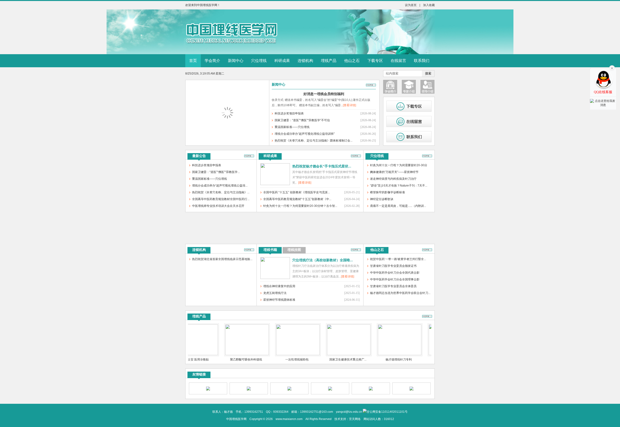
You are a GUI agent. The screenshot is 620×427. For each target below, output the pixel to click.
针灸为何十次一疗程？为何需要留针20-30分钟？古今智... (300, 206)
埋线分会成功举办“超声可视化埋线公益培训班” (305, 133)
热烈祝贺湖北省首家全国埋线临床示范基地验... (222, 259)
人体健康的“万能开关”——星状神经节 (394, 172)
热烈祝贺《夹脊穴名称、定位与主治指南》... (220, 192)
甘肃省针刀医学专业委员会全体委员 (393, 286)
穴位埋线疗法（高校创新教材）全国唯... (322, 260)
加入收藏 (429, 5)
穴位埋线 (259, 61)
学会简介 (212, 61)
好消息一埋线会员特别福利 (323, 94)
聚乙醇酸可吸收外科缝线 (234, 359)
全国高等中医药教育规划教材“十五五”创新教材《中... (297, 199)
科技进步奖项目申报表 (289, 113)
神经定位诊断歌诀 (381, 199)
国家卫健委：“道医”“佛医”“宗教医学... (216, 172)
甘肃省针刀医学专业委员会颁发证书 (393, 266)
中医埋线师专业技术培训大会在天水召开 (218, 206)
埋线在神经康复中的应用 (279, 286)
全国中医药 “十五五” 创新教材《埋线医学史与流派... (296, 192)
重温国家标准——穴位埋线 (292, 127)
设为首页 (411, 5)
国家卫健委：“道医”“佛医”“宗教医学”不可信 (302, 120)
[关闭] (603, 69)
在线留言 (398, 61)
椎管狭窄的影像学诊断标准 (387, 192)
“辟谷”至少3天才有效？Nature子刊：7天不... (398, 185)
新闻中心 (235, 61)
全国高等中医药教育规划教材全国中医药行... (220, 199)
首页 (193, 61)
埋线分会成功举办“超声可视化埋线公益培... (220, 185)
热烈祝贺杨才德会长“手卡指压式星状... (321, 166)
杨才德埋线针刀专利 (386, 359)
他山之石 (352, 61)
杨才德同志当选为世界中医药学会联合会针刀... (400, 293)
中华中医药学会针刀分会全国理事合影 (394, 279)
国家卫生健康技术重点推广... (335, 359)
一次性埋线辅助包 (284, 359)
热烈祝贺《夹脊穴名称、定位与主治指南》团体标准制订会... (313, 140)
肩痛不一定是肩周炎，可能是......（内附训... (398, 206)
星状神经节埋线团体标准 (279, 299)
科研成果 (282, 61)
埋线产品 (328, 61)
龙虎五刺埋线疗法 (275, 293)
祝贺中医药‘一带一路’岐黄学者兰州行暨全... (398, 259)
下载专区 (375, 61)
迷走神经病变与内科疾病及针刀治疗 (393, 178)
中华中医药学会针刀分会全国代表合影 (394, 272)
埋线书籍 (270, 250)
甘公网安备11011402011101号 (387, 411)
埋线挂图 (294, 250)
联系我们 (421, 61)
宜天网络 (355, 419)
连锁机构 (305, 61)
